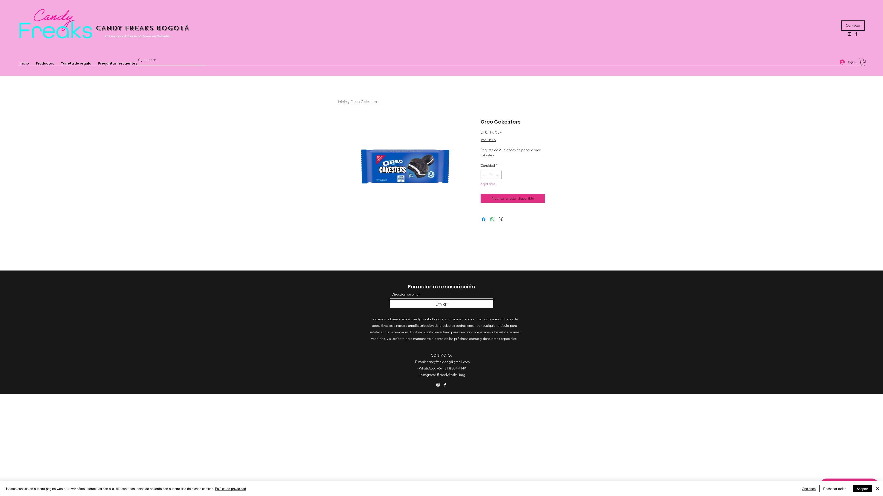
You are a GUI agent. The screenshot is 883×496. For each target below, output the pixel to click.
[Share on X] (501, 219)
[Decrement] (484, 175)
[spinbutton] (491, 175)
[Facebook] (856, 34)
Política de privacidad (230, 488)
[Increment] (498, 175)
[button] (863, 62)
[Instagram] (849, 34)
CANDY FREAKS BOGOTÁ (142, 28)
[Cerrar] (877, 488)
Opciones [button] (809, 488)
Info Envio (488, 140)
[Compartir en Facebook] (483, 219)
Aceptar (862, 488)
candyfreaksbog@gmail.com (448, 362)
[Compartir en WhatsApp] (492, 219)
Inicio (342, 101)
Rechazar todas (834, 488)
